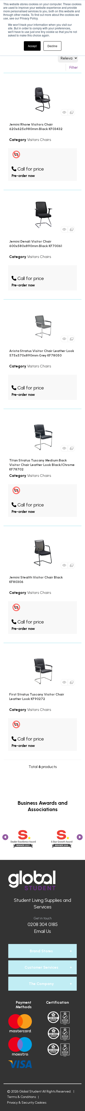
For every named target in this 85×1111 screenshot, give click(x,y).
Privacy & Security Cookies (26, 1103)
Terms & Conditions (21, 1097)
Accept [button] (32, 46)
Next (80, 839)
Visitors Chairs (39, 139)
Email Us (42, 931)
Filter (73, 67)
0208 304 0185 (43, 924)
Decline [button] (52, 46)
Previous (5, 839)
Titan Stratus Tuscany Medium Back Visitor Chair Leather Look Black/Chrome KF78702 (42, 464)
